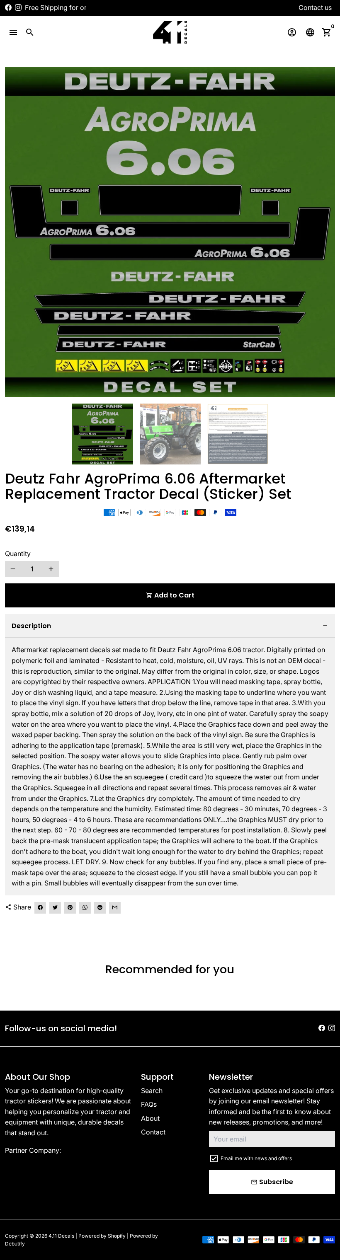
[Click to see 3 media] (237, 434)
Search (152, 1090)
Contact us (315, 7)
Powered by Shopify (102, 1236)
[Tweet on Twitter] (55, 908)
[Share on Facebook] (40, 908)
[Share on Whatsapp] (85, 908)
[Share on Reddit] (100, 908)
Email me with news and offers (256, 1158)
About (150, 1118)
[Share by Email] (115, 908)
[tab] (170, 626)
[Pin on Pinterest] (70, 908)
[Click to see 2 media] (170, 434)
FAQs (149, 1104)
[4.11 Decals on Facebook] (8, 7)
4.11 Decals (61, 1236)
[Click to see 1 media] (102, 434)
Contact (153, 1132)
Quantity (18, 553)
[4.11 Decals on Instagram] (18, 7)
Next (324, 232)
